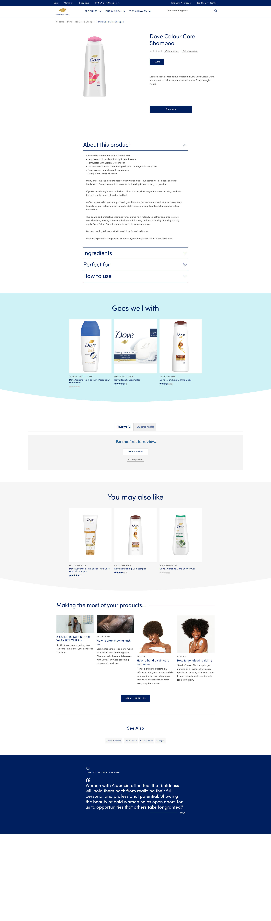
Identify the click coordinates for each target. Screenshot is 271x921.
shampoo (160, 741)
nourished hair (146, 741)
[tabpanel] (135, 457)
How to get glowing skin (193, 660)
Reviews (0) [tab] (124, 426)
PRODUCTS (91, 11)
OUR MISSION (113, 11)
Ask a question (135, 459)
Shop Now (171, 109)
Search (215, 10)
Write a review (135, 451)
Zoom (56, 35)
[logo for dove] (62, 11)
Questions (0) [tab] (145, 426)
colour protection (114, 741)
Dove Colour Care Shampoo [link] (111, 22)
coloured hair (131, 741)
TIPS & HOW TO (138, 11)
